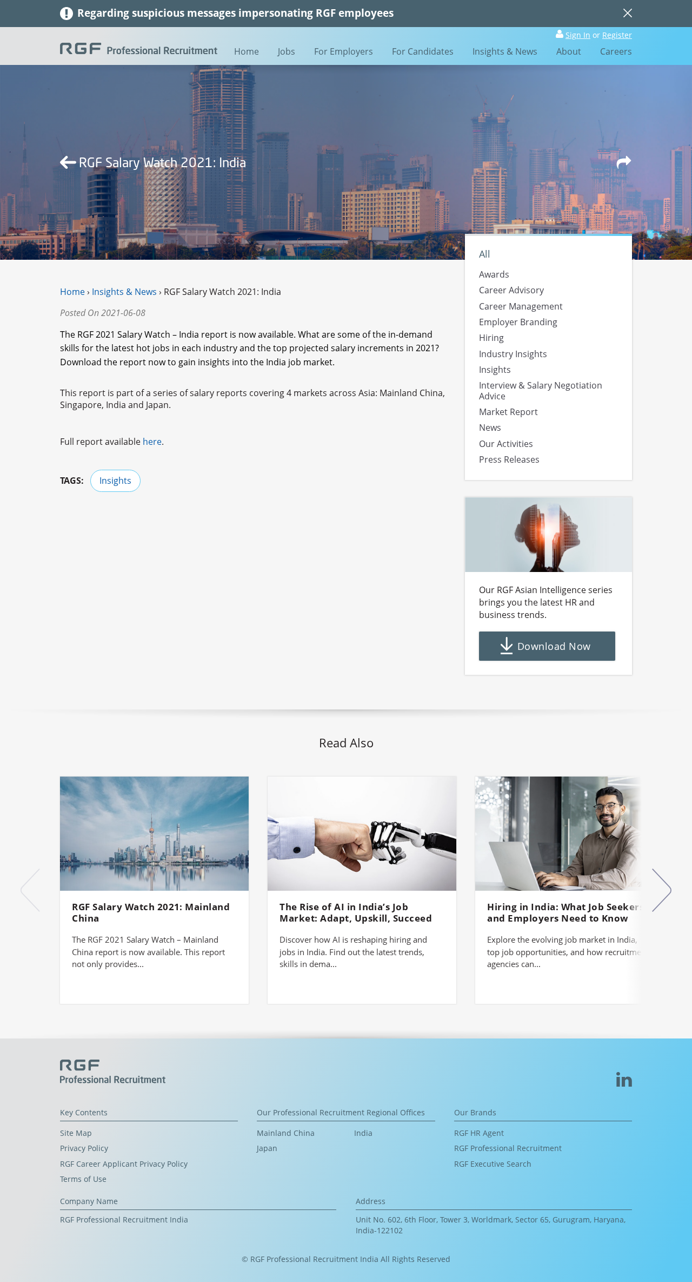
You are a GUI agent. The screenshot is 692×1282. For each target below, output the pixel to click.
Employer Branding (518, 322)
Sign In (577, 35)
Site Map (76, 1133)
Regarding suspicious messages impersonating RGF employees (235, 12)
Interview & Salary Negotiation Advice (540, 391)
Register (617, 35)
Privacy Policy (84, 1148)
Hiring (491, 338)
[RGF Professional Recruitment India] (138, 47)
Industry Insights (513, 354)
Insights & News (505, 51)
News (490, 428)
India (363, 1133)
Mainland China (286, 1133)
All (484, 253)
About (568, 51)
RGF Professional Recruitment (508, 1148)
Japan (267, 1148)
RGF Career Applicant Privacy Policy (124, 1164)
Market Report (508, 412)
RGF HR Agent (479, 1133)
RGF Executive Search (492, 1164)
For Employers (343, 51)
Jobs (286, 51)
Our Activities (506, 444)
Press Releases (509, 459)
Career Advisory (511, 290)
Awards (494, 274)
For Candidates (423, 51)
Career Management (521, 306)
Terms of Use (83, 1179)
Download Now (554, 646)
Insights (115, 480)
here (152, 442)
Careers (616, 51)
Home (246, 51)
